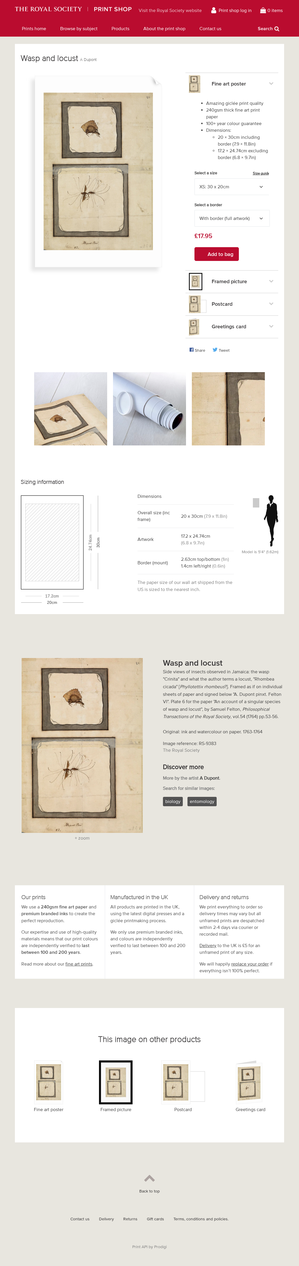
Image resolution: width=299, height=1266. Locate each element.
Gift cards (155, 1219)
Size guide (261, 173)
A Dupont (88, 59)
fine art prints (78, 963)
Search (265, 28)
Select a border (208, 205)
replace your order (250, 963)
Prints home (34, 28)
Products (120, 28)
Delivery (207, 945)
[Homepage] (73, 10)
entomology (202, 801)
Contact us (210, 28)
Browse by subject (79, 28)
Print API (139, 1247)
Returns (130, 1219)
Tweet (224, 350)
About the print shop (164, 28)
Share (200, 350)
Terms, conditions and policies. (201, 1219)
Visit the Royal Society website (170, 10)
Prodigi (160, 1247)
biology (172, 801)
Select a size (232, 173)
